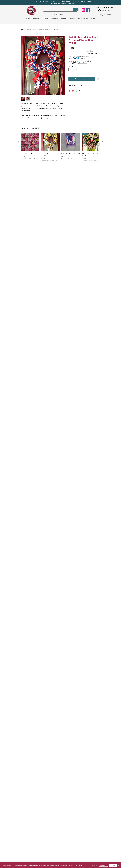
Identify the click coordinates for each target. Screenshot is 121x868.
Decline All (103, 865)
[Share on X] (80, 91)
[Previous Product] (18, 142)
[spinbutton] (72, 69)
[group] (60, 147)
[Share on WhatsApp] (76, 91)
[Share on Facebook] (70, 91)
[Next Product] (103, 142)
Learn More (82, 58)
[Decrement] (70, 69)
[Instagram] (83, 10)
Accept (113, 865)
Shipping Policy (92, 53)
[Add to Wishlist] (98, 79)
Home (23, 29)
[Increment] (75, 69)
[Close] (119, 865)
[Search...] (75, 9)
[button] (108, 10)
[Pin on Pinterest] (73, 91)
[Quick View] (30, 142)
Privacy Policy (77, 865)
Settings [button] (94, 865)
